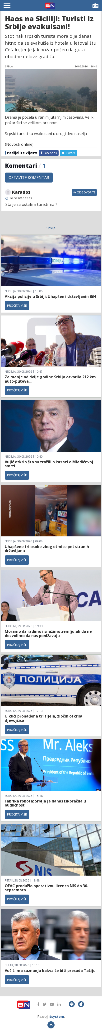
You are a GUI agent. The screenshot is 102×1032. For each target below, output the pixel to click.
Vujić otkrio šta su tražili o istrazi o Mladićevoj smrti (49, 464)
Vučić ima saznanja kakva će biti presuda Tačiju (50, 970)
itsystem (56, 1016)
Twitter (70, 153)
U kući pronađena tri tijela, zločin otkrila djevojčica (43, 718)
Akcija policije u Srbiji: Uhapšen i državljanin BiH (50, 296)
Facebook (50, 153)
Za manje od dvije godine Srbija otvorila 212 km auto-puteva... (50, 379)
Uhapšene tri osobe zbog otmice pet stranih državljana (47, 549)
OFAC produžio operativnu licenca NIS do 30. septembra (46, 888)
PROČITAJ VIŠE (17, 305)
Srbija (51, 227)
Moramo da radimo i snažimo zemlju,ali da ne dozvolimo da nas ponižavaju (48, 633)
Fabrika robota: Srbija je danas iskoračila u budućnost (45, 803)
